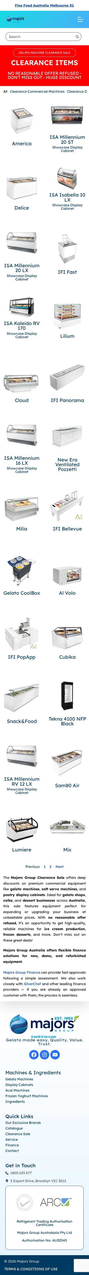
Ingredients (15, 1101)
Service (11, 1139)
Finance (12, 1145)
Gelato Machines (19, 1079)
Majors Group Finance (21, 972)
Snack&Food (22, 721)
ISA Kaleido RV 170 (22, 325)
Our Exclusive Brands (23, 1122)
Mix (67, 850)
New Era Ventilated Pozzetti (67, 464)
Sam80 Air (67, 785)
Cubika (67, 657)
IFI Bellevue (67, 529)
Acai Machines (17, 1090)
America (22, 144)
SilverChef (32, 984)
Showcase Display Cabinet (67, 149)
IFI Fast (67, 272)
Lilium (67, 336)
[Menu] (81, 19)
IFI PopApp (21, 657)
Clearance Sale (17, 1134)
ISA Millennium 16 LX (22, 460)
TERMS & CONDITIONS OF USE (31, 1269)
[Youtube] (55, 1054)
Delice (21, 208)
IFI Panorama (67, 400)
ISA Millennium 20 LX (22, 268)
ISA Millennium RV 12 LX (22, 781)
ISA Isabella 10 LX (67, 197)
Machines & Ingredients (33, 1073)
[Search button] (77, 37)
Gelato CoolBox (21, 593)
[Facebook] (34, 1054)
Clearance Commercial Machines (37, 91)
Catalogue (14, 1128)
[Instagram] (44, 1054)
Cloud (22, 400)
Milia (21, 529)
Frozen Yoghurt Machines (26, 1096)
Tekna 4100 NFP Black (67, 721)
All (5, 91)
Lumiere (21, 850)
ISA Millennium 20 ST (67, 139)
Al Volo (67, 593)
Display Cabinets (19, 1085)
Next (60, 866)
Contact (12, 1150)
